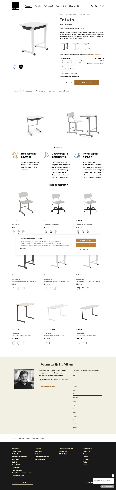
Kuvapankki (63, 451)
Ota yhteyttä (74, 6)
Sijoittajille (15, 459)
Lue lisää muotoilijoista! (48, 386)
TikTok (85, 465)
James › (75, 401)
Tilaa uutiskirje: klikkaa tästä (22, 482)
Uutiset (14, 462)
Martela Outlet (40, 459)
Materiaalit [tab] (40, 91)
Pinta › (75, 408)
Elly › (74, 390)
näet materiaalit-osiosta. (94, 54)
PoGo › (75, 412)
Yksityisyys (16, 467)
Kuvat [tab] (16, 91)
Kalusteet (28, 6)
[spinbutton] (66, 82)
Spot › (74, 423)
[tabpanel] (58, 121)
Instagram (86, 451)
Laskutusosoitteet (18, 475)
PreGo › (75, 416)
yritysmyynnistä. (62, 177)
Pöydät (74, 14)
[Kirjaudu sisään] (103, 6)
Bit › (74, 379)
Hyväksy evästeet (86, 240)
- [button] (61, 82)
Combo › (75, 386)
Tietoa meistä (61, 6)
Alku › (74, 375)
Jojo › (74, 405)
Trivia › (75, 427)
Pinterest (86, 459)
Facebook (86, 454)
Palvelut (38, 6)
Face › (74, 394)
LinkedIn (85, 457)
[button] (96, 6)
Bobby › (75, 382)
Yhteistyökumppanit (42, 457)
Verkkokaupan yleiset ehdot (21, 473)
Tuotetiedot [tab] (27, 91)
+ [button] (71, 82)
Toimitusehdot (17, 470)
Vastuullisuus (16, 454)
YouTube (85, 462)
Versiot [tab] (52, 91)
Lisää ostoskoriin (87, 82)
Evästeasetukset (86, 249)
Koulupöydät (81, 14)
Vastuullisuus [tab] (64, 91)
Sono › (74, 420)
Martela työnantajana (19, 457)
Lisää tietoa (22, 248)
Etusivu (62, 14)
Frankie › (75, 397)
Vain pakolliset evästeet (86, 244)
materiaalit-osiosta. (58, 172)
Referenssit (48, 6)
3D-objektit (63, 454)
